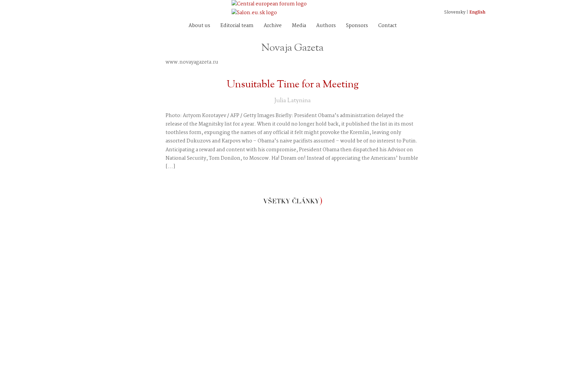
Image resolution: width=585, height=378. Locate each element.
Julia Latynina (292, 100)
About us (199, 26)
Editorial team (237, 26)
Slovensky (454, 12)
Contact (387, 26)
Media (299, 26)
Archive (273, 26)
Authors (326, 26)
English (477, 12)
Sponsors (357, 26)
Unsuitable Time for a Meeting (293, 84)
